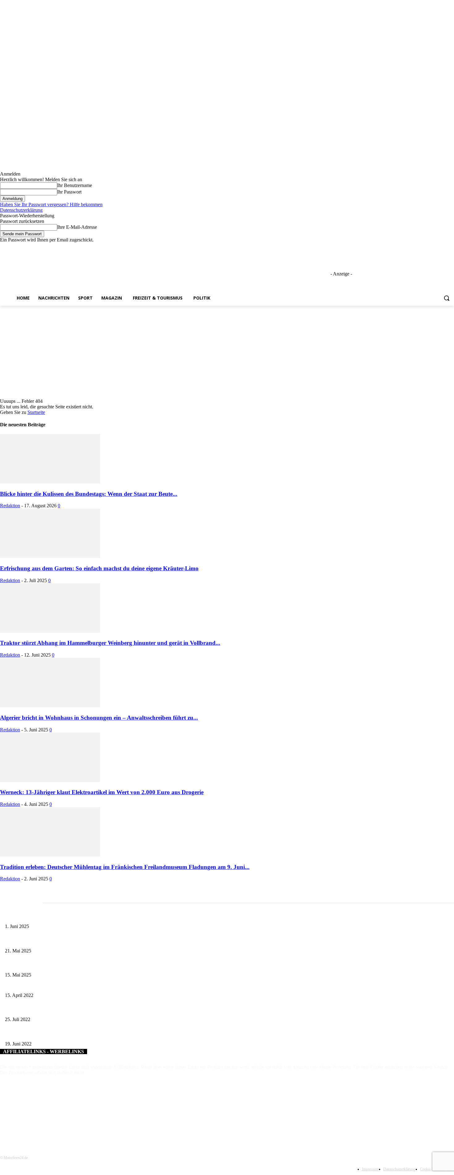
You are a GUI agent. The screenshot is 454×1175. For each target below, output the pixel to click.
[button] (446, 298)
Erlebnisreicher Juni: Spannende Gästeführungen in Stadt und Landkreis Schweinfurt (79, 916)
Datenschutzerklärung (21, 210)
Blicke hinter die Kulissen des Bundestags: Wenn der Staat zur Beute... (88, 494)
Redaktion (10, 505)
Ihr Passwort (69, 191)
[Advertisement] (227, 352)
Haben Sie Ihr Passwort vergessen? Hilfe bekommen (51, 204)
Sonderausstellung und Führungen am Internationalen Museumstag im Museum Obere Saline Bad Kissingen (99, 965)
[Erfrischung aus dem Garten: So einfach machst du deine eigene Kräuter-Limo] (50, 556)
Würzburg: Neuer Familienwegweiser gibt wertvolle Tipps (56, 1009)
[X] (433, 247)
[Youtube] (450, 247)
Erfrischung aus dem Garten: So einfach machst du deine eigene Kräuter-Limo (99, 568)
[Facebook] (416, 247)
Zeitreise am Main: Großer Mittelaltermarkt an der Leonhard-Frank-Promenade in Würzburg (86, 940)
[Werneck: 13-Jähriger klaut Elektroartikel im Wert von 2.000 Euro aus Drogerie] (50, 780)
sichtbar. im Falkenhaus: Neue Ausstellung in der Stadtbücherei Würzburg (69, 1033)
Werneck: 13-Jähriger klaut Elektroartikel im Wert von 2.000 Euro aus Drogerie (102, 792)
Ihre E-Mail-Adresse (77, 227)
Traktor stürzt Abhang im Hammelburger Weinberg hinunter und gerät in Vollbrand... (110, 643)
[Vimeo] (441, 247)
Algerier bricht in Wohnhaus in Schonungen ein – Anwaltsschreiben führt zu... (99, 717)
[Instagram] (424, 247)
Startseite (36, 412)
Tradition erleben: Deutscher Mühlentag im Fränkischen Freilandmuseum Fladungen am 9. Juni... (125, 867)
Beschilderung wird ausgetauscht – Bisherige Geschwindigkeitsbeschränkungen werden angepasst (89, 985)
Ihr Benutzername (74, 185)
